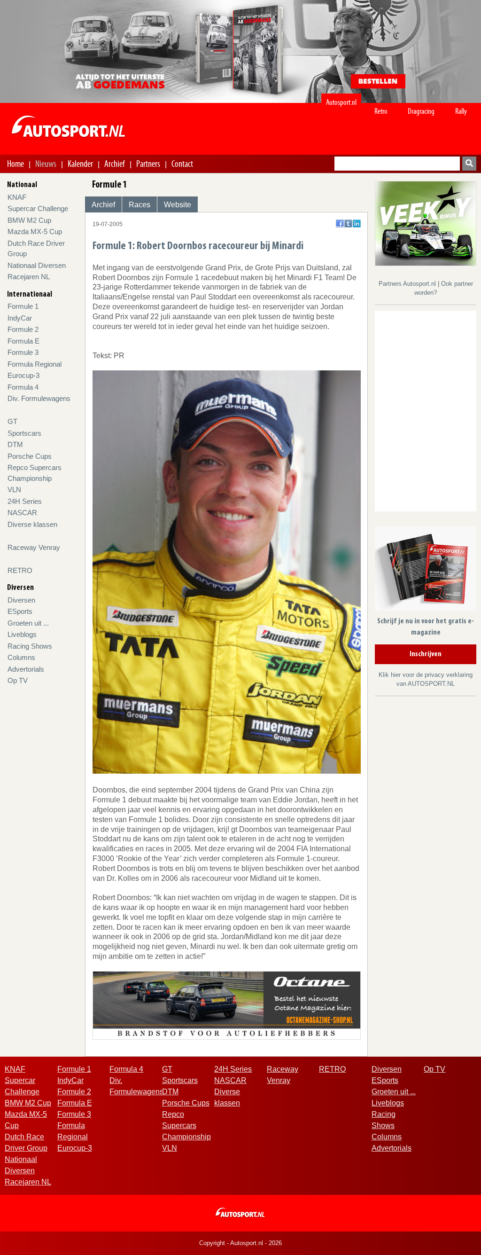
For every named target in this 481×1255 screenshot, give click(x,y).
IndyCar (20, 318)
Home (15, 163)
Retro (381, 111)
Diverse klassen (32, 524)
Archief (114, 163)
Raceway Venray (34, 547)
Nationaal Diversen (37, 265)
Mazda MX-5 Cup (35, 231)
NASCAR (22, 513)
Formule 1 (23, 306)
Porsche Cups (30, 456)
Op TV (18, 680)
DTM (15, 444)
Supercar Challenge (38, 208)
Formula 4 (23, 387)
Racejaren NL (29, 277)
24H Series (25, 501)
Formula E (23, 341)
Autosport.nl (341, 102)
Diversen (21, 600)
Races (139, 205)
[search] (469, 164)
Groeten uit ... (28, 623)
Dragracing (421, 111)
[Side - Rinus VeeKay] (425, 223)
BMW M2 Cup (29, 220)
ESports (20, 611)
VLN (14, 490)
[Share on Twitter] (348, 223)
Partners (148, 163)
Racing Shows (30, 646)
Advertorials (26, 669)
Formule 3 (23, 352)
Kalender (80, 163)
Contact (182, 163)
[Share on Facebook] (340, 223)
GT (12, 421)
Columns (21, 657)
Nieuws (45, 163)
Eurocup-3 (23, 375)
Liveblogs (22, 634)
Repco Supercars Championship (186, 1125)
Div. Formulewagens (39, 398)
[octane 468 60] (226, 1005)
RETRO (20, 570)
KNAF (17, 197)
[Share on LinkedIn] (357, 223)
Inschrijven (426, 654)
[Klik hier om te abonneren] (425, 570)
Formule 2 (23, 329)
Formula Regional (35, 364)
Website (177, 205)
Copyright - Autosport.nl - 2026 (240, 1243)
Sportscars (24, 433)
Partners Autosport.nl (408, 283)
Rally (461, 111)
